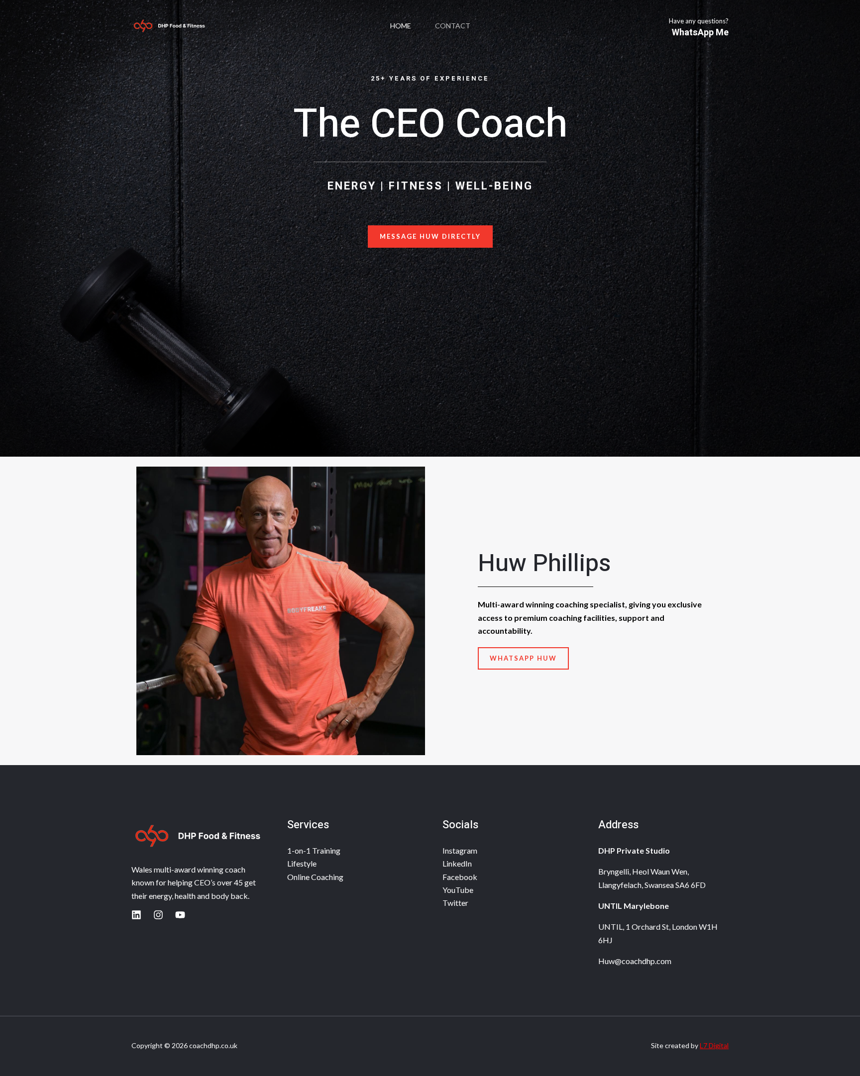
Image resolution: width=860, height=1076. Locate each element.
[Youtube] (180, 915)
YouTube (457, 889)
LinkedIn (457, 863)
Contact (452, 25)
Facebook (459, 876)
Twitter (455, 902)
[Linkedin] (136, 915)
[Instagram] (158, 915)
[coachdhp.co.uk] (168, 26)
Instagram (459, 850)
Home (400, 25)
